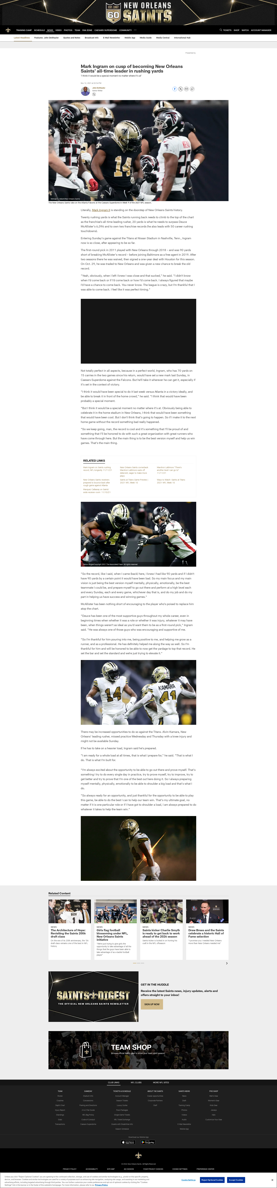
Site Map (111, 1169)
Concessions (88, 1100)
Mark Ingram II (101, 210)
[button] (138, 331)
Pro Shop (213, 1091)
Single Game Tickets (122, 1115)
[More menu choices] (135, 30)
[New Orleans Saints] (138, 1156)
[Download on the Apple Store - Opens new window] (128, 1142)
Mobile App (184, 1129)
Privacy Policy (69, 1169)
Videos (184, 1115)
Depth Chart (60, 1105)
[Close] (272, 1180)
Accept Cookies (236, 1180)
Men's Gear (213, 1096)
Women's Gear (213, 1100)
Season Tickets (122, 1100)
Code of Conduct (88, 1119)
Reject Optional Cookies (212, 1180)
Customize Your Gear (213, 1119)
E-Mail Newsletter (184, 1124)
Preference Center (205, 1169)
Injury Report (60, 1110)
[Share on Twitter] (180, 90)
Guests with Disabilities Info (122, 1124)
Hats (213, 1115)
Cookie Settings (179, 1169)
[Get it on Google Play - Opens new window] (147, 1143)
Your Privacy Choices (153, 1169)
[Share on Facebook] (175, 90)
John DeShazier (98, 88)
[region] (138, 1180)
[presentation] (227, 963)
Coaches (60, 1100)
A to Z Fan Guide (88, 1110)
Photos (184, 1110)
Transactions (60, 1124)
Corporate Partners (155, 1100)
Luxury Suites (122, 1105)
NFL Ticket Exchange (122, 1119)
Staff (155, 1105)
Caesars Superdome (88, 1124)
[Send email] (186, 90)
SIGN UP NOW (151, 1004)
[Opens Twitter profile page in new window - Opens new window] (94, 94)
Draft (184, 1100)
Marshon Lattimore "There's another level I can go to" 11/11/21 (169, 470)
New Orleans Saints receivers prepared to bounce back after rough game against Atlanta (96, 482)
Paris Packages (122, 1110)
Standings (60, 1115)
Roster (60, 1096)
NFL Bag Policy (88, 1115)
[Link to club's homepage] (8, 29)
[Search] (221, 30)
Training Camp (184, 1105)
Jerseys (214, 1110)
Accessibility (92, 1169)
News (184, 1096)
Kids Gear (213, 1105)
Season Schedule (122, 1129)
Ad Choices (129, 1169)
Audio (184, 1119)
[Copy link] (192, 89)
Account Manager (122, 1096)
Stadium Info (88, 1096)
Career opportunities (155, 1096)
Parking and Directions (88, 1105)
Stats (60, 1119)
